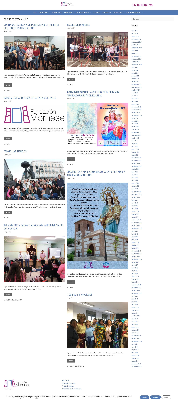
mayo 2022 (135, 121)
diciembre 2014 (136, 336)
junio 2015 (135, 319)
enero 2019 (135, 217)
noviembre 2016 (136, 288)
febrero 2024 (135, 79)
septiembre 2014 (137, 341)
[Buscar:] (153, 19)
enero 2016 (135, 313)
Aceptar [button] (144, 397)
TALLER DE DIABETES (78, 24)
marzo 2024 (135, 76)
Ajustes (166, 397)
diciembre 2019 (136, 192)
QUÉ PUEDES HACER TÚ (82, 13)
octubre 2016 (136, 290)
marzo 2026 (135, 36)
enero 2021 (135, 155)
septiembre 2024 (137, 65)
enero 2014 (135, 361)
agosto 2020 (135, 169)
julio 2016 (135, 296)
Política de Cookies (68, 386)
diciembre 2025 (136, 39)
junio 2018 (135, 234)
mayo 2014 (135, 350)
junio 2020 (135, 175)
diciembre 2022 (136, 107)
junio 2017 (135, 268)
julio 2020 (135, 172)
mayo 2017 (135, 271)
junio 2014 (135, 347)
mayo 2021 (135, 144)
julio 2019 (135, 200)
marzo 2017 (135, 276)
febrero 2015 (135, 330)
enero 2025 (135, 53)
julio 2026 (135, 31)
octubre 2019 (136, 197)
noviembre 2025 (136, 42)
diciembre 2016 (136, 285)
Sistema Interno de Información (71, 389)
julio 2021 (135, 141)
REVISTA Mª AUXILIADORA (133, 13)
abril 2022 (135, 124)
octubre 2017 (136, 257)
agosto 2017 (135, 262)
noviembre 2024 (136, 59)
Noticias (8, 90)
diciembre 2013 (136, 364)
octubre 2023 (136, 90)
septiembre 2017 (137, 259)
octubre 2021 (136, 138)
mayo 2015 (135, 321)
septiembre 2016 (137, 293)
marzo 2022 (135, 127)
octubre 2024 (136, 62)
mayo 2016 (135, 302)
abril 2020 (135, 180)
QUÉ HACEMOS (68, 13)
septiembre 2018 (137, 228)
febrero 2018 (135, 245)
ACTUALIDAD (96, 13)
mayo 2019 (135, 206)
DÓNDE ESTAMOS (57, 13)
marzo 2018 (135, 242)
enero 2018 (135, 248)
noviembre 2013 (136, 367)
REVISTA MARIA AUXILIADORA (14, 300)
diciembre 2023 (136, 84)
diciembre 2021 (136, 132)
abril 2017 (135, 273)
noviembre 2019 (136, 194)
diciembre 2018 (136, 220)
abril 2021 (135, 146)
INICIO (35, 13)
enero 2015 (135, 333)
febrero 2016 (135, 310)
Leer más (9, 84)
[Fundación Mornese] (67, 4)
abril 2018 (135, 240)
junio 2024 (135, 70)
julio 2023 (135, 93)
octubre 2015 (136, 316)
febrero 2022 (135, 129)
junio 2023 (135, 96)
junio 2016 (135, 299)
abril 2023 (135, 101)
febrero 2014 (135, 358)
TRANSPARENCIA (106, 13)
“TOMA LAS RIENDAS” (15, 151)
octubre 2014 (136, 338)
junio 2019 (135, 203)
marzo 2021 (135, 149)
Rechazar (155, 397)
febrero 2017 (135, 279)
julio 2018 (135, 231)
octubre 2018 (136, 225)
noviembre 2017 (136, 254)
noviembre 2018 (136, 223)
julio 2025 (135, 50)
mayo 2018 (135, 237)
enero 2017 (135, 282)
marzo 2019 (135, 211)
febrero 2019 (135, 214)
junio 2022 (135, 118)
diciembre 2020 (136, 158)
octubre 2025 (136, 45)
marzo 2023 (135, 104)
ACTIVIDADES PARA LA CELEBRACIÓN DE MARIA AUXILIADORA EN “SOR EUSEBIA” (93, 94)
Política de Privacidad (68, 383)
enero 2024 (135, 81)
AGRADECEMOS (117, 13)
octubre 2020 (136, 163)
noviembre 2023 (136, 87)
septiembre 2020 (137, 166)
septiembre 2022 (137, 115)
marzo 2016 (135, 307)
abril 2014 (135, 353)
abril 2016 (135, 304)
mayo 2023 (135, 98)
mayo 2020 (135, 177)
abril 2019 (135, 208)
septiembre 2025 (137, 48)
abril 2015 (135, 324)
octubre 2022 (136, 112)
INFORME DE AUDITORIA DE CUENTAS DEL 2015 (30, 98)
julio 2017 (135, 265)
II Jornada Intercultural (79, 294)
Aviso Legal (65, 380)
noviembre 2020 (136, 161)
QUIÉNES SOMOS (43, 13)
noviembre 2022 (136, 110)
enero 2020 (135, 189)
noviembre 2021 (136, 135)
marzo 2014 (135, 355)
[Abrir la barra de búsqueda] (143, 12)
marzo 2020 (135, 183)
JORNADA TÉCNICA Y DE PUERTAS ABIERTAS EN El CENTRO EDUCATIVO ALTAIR (31, 26)
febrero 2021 (135, 152)
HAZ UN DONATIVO (142, 5)
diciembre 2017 (136, 251)
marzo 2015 (135, 327)
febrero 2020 (135, 186)
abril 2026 (135, 33)
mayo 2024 (135, 73)
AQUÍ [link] (37, 398)
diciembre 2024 (136, 56)
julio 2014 (135, 344)
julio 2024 (135, 67)
